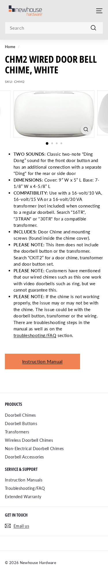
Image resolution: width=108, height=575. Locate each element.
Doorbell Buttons (21, 423)
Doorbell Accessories (24, 456)
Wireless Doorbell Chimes (29, 440)
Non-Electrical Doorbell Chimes (34, 448)
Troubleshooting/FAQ (25, 488)
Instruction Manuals (23, 479)
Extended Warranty (23, 496)
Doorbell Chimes (20, 415)
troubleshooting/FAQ (35, 335)
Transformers (17, 431)
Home (10, 46)
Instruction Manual (42, 361)
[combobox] (54, 28)
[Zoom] (86, 129)
